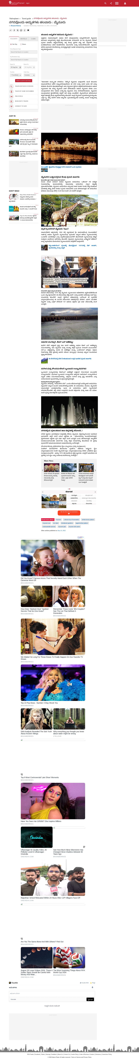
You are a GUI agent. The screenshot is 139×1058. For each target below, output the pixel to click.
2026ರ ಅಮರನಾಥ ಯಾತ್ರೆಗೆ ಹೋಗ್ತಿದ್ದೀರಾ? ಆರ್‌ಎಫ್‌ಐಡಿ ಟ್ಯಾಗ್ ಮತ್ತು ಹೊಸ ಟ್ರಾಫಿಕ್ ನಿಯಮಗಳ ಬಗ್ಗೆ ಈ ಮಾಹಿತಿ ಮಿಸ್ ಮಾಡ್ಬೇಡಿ (86, 478)
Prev (43, 470)
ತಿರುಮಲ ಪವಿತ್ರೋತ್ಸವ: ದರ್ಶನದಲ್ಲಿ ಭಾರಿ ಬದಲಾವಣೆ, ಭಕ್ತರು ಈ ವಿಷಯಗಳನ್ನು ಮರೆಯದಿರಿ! (28, 132)
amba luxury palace (88, 519)
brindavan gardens (67, 523)
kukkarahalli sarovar (49, 526)
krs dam (55, 523)
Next (95, 470)
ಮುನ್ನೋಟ (74, 496)
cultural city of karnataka (71, 519)
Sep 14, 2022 (62, 530)
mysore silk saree (74, 526)
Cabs (33, 39)
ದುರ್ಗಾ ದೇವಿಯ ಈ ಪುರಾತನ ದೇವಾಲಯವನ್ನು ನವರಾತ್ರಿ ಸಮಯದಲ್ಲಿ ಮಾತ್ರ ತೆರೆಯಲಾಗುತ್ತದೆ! (51, 477)
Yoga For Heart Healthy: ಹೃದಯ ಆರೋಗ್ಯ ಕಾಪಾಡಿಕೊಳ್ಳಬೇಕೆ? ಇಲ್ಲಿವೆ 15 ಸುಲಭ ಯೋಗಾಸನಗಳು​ (28, 218)
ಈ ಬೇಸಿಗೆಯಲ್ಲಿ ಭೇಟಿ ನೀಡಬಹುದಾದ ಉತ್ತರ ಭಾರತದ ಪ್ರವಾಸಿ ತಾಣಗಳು (70, 359)
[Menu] (16, 4)
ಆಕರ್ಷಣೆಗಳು (74, 498)
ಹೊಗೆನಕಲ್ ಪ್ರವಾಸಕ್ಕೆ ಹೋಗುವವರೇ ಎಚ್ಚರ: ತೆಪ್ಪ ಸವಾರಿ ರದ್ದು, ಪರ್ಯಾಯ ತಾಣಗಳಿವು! (29, 154)
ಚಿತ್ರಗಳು (74, 504)
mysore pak (62, 526)
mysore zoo (46, 523)
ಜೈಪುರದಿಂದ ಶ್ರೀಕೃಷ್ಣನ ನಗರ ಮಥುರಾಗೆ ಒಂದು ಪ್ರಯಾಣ (65, 167)
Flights (13, 39)
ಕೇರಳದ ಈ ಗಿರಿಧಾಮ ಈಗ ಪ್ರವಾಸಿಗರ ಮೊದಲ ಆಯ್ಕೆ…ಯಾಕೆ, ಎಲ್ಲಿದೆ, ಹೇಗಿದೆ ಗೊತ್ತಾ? (68, 477)
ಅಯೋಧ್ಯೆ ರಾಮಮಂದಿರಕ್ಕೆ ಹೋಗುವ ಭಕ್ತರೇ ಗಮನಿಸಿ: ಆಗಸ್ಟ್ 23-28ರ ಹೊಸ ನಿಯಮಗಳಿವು (29, 122)
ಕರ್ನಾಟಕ (69, 492)
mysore (58, 519)
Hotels (23, 39)
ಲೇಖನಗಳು (89, 504)
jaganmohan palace (82, 523)
